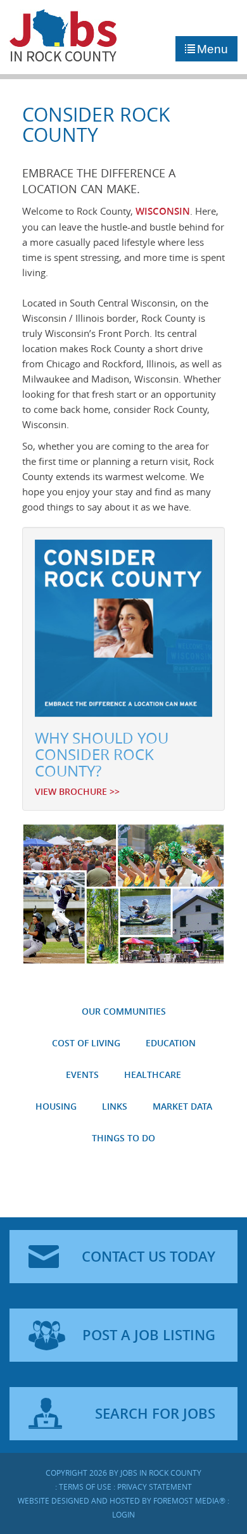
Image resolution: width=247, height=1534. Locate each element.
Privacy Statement (154, 1486)
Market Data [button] (182, 1106)
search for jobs (155, 1413)
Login (123, 1514)
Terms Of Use (85, 1486)
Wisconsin (163, 211)
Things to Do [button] (123, 1138)
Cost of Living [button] (86, 1043)
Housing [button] (56, 1106)
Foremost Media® (189, 1500)
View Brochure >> (77, 791)
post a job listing (148, 1335)
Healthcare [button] (152, 1074)
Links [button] (114, 1106)
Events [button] (82, 1074)
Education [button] (171, 1043)
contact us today (148, 1256)
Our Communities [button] (124, 1011)
